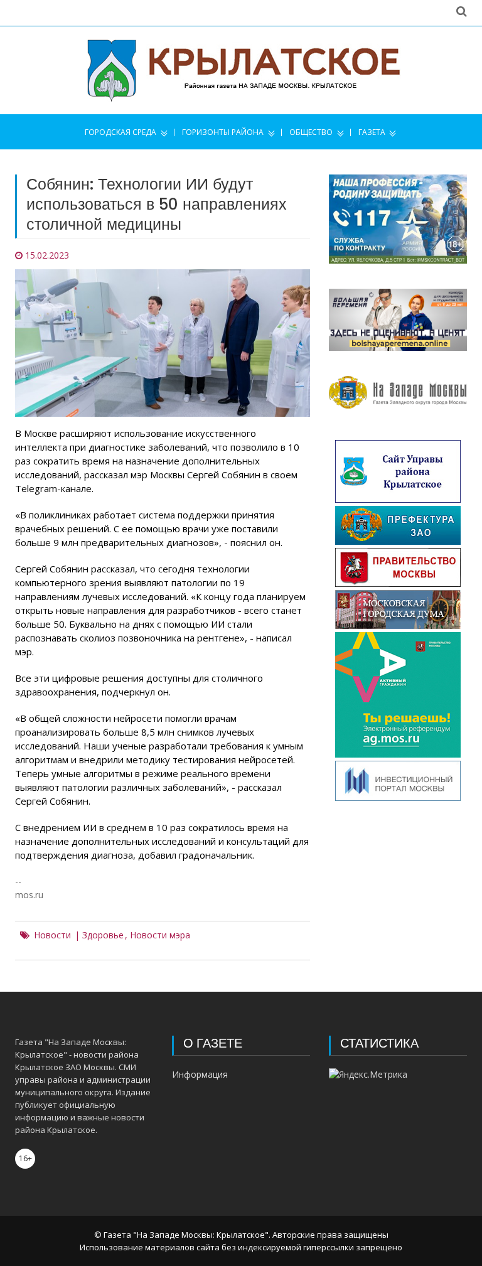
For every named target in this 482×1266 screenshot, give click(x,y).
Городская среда (120, 132)
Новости (52, 935)
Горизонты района (223, 132)
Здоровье (103, 935)
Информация (200, 1074)
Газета (371, 132)
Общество (311, 132)
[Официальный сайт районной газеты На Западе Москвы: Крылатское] (241, 70)
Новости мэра (160, 935)
